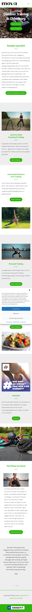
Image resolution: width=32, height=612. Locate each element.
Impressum (23, 321)
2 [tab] (15, 585)
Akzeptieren (16, 309)
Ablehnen (16, 313)
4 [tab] (18, 585)
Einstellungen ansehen (16, 318)
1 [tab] (13, 585)
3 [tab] (17, 585)
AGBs (20, 598)
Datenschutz (9, 321)
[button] (29, 290)
